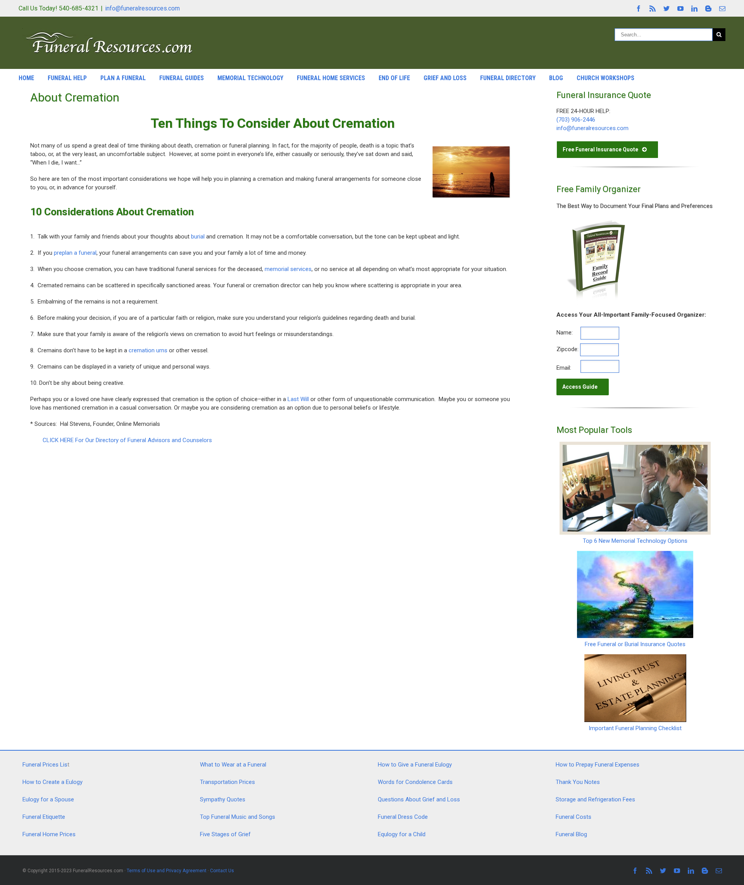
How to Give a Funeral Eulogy (415, 764)
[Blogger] (708, 8)
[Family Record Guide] (595, 222)
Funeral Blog (571, 834)
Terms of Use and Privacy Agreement (167, 870)
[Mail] (722, 8)
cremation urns (148, 350)
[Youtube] (680, 8)
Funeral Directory (508, 78)
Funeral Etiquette (43, 816)
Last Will (298, 399)
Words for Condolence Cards (415, 782)
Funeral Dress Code (403, 816)
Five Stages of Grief (225, 834)
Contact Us (222, 870)
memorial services (288, 269)
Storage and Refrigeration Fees (595, 799)
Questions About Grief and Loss (419, 799)
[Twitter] (666, 8)
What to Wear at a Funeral (233, 764)
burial (198, 236)
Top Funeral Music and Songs (237, 816)
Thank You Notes (578, 782)
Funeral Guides (181, 78)
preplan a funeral (75, 252)
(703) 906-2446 (575, 119)
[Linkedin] (694, 8)
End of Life (394, 78)
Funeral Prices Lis (44, 764)
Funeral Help (67, 78)
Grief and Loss (445, 78)
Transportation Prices (227, 782)
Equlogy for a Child (401, 834)
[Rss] (652, 8)
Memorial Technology (250, 78)
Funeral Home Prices (49, 834)
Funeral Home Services (331, 78)
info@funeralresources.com (142, 8)
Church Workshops (605, 78)
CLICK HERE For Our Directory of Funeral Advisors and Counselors (127, 440)
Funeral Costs (573, 816)
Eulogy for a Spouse (48, 799)
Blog (556, 78)
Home (26, 78)
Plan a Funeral (123, 78)
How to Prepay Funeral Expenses (597, 764)
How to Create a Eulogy (52, 782)
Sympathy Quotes (222, 799)
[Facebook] (639, 8)
